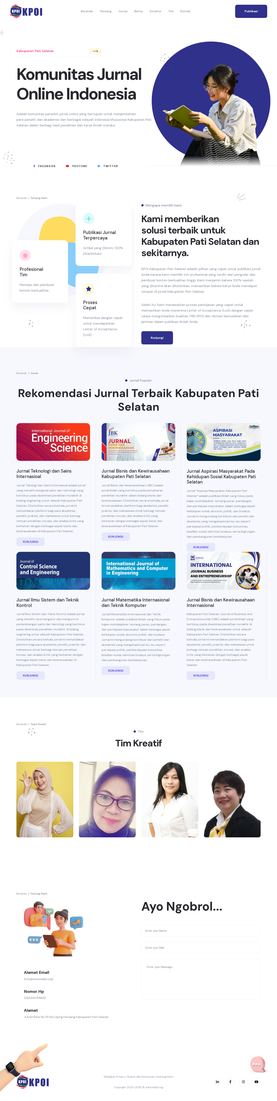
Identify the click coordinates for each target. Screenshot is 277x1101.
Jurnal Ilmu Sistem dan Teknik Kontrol (47, 602)
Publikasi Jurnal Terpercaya (99, 235)
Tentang (105, 11)
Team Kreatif (38, 724)
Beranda (87, 11)
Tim (171, 11)
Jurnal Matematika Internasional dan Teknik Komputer (136, 602)
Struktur (155, 11)
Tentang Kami (39, 198)
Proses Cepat (90, 305)
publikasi (251, 11)
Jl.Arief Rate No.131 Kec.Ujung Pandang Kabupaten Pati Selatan (66, 1017)
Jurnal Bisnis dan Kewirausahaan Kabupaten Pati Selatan (136, 473)
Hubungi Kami (39, 893)
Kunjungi (157, 338)
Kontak (185, 11)
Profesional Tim (31, 272)
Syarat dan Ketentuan (141, 1076)
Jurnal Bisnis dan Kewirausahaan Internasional (221, 602)
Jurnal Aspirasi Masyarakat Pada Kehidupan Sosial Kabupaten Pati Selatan (221, 476)
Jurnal (122, 11)
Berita (138, 11)
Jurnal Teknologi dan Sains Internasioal (44, 473)
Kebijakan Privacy (114, 1076)
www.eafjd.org (154, 1087)
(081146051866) (35, 998)
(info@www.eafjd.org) (38, 979)
